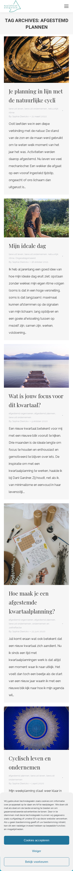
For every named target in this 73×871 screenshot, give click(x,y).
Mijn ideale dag (27, 245)
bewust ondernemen (36, 108)
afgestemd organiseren (21, 413)
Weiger (36, 851)
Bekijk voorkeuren (36, 861)
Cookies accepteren (36, 840)
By (19, 116)
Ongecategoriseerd (26, 258)
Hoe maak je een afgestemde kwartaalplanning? (32, 602)
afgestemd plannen (44, 413)
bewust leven (16, 108)
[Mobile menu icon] (66, 6)
